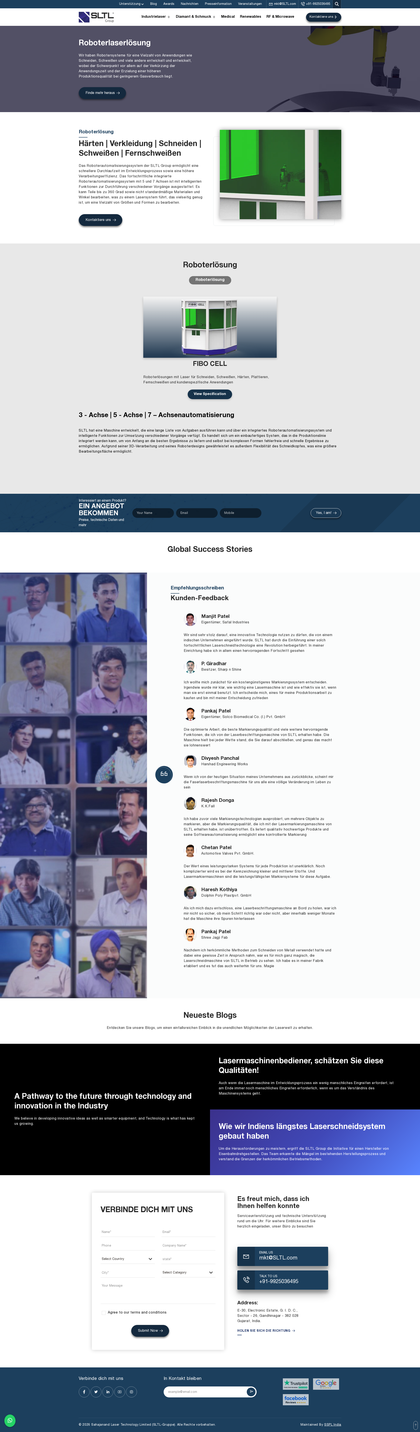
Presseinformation (218, 4)
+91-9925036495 (318, 4)
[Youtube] (119, 1391)
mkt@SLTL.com (285, 4)
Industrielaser (154, 17)
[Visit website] (296, 1384)
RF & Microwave (280, 17)
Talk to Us (268, 1276)
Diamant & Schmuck (193, 17)
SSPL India (332, 1424)
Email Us (266, 1252)
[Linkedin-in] (107, 1391)
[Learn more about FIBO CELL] (210, 327)
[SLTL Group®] (96, 17)
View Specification (210, 394)
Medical (228, 17)
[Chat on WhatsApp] (10, 1421)
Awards (168, 4)
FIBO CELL (210, 364)
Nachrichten (189, 4)
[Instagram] (131, 1391)
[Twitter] (96, 1391)
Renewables (250, 17)
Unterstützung (129, 4)
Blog (153, 4)
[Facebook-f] (84, 1391)
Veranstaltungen (250, 4)
